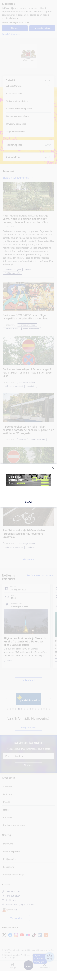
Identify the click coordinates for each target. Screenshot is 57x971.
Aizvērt (28, 502)
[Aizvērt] (53, 467)
